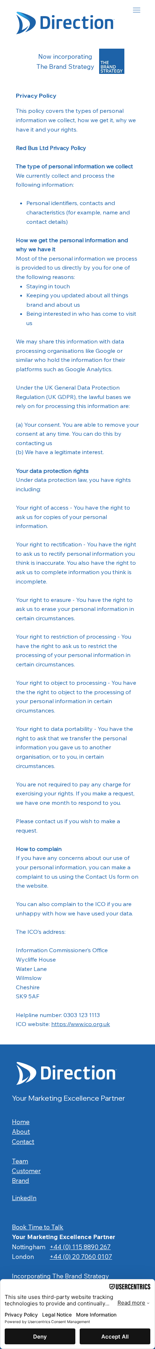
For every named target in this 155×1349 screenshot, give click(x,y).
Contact (23, 1141)
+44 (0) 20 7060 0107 (81, 1256)
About (21, 1131)
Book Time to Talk (37, 1227)
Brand (20, 1180)
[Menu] (121, 10)
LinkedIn (24, 1198)
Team (20, 1161)
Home (21, 1122)
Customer (26, 1171)
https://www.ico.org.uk (80, 1024)
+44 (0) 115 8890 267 (80, 1247)
